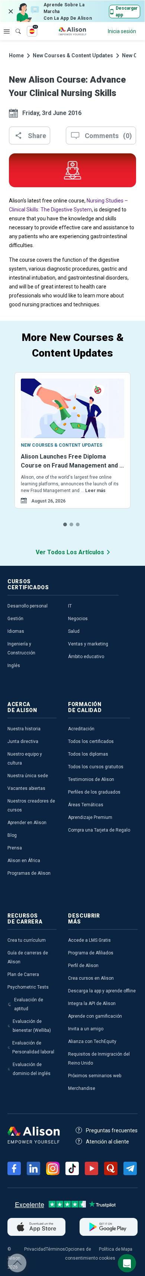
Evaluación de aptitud (28, 1004)
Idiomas (15, 631)
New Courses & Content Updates (73, 55)
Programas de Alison (29, 873)
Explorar (7, 31)
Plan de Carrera (23, 974)
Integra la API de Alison (92, 1003)
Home (16, 55)
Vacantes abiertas (26, 788)
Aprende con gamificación (95, 1016)
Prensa (14, 848)
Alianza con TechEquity (92, 1041)
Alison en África (23, 860)
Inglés (13, 665)
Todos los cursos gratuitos (95, 766)
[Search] (14, 26)
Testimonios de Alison (91, 779)
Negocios (78, 618)
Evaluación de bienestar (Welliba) (32, 1026)
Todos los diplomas (88, 754)
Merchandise (81, 1088)
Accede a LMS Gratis (89, 940)
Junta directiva (22, 741)
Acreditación (81, 728)
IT (70, 606)
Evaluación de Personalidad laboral (33, 1047)
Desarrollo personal (27, 606)
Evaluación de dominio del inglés (32, 1069)
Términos (55, 1249)
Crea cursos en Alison (91, 978)
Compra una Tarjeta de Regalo (99, 830)
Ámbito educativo (86, 656)
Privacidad (35, 1249)
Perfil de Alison (83, 965)
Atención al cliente (107, 1142)
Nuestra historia (24, 728)
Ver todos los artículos (70, 552)
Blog (12, 835)
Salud (74, 631)
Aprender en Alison (26, 822)
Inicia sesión (122, 31)
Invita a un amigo (85, 1028)
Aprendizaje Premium (90, 817)
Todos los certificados (91, 741)
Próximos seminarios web (94, 1075)
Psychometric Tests (28, 987)
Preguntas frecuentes (112, 1130)
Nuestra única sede (27, 775)
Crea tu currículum (26, 940)
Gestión (15, 618)
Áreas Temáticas (85, 804)
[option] (72, 449)
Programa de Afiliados (90, 953)
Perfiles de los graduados (94, 792)
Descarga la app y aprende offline (102, 990)
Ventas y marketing (88, 644)
